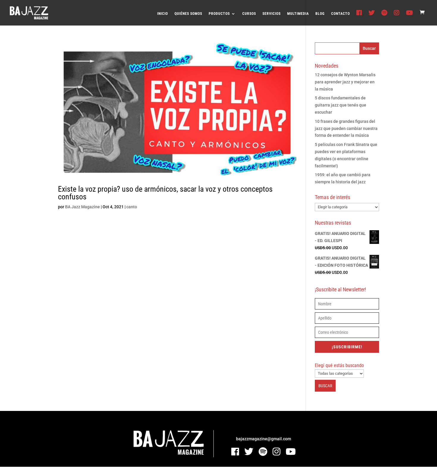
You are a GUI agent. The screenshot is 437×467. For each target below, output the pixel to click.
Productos (219, 14)
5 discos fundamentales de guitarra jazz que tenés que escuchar (340, 105)
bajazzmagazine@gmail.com (263, 438)
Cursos (249, 14)
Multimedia (298, 14)
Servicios (271, 14)
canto (131, 206)
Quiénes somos (188, 14)
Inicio (162, 14)
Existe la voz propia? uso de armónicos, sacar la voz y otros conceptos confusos (165, 193)
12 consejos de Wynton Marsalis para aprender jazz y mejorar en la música (345, 81)
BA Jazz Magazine (82, 206)
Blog (320, 14)
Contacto (340, 14)
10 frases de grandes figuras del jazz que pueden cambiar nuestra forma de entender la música (346, 128)
